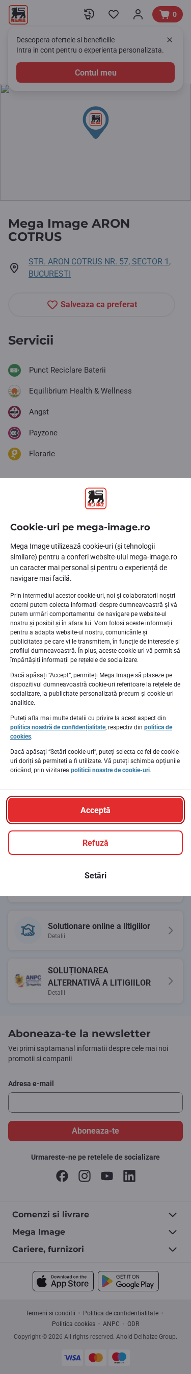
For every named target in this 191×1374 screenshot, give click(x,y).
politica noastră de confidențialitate (57, 727)
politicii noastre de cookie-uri (110, 770)
